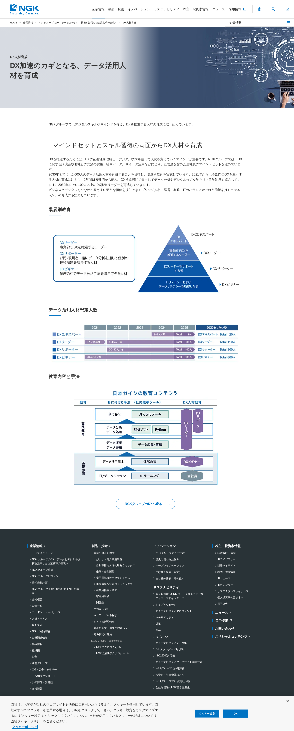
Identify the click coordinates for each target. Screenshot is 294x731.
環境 (158, 623)
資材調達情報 (40, 637)
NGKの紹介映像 (41, 631)
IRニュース (223, 578)
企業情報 (236, 22)
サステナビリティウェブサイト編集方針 (179, 661)
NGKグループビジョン (45, 576)
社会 (158, 630)
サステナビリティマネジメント (174, 611)
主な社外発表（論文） (169, 571)
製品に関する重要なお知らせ (111, 627)
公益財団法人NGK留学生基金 (173, 687)
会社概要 (37, 599)
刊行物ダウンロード (43, 675)
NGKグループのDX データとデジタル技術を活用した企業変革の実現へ (56, 561)
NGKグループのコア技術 (170, 552)
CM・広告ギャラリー (44, 669)
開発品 (100, 602)
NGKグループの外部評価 (170, 668)
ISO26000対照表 (165, 655)
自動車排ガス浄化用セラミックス (115, 565)
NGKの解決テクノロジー (111, 654)
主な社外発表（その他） (170, 578)
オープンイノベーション (170, 565)
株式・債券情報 (226, 571)
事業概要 (37, 624)
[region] (147, 713)
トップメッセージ (42, 552)
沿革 (34, 656)
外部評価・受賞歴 (42, 682)
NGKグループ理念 (42, 569)
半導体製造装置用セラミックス (114, 584)
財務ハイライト (226, 565)
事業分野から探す (104, 552)
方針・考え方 (40, 618)
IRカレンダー (225, 584)
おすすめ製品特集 (104, 621)
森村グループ (40, 663)
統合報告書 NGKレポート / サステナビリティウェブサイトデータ (179, 596)
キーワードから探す (105, 615)
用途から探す (101, 608)
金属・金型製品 (105, 571)
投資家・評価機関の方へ (170, 674)
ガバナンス (162, 636)
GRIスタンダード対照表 (170, 649)
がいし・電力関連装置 (109, 559)
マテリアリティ (165, 617)
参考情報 (37, 688)
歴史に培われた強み (167, 559)
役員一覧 (37, 605)
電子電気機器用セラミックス (113, 577)
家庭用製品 (102, 596)
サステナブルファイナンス (233, 591)
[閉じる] (287, 701)
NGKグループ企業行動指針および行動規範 (55, 591)
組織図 (36, 650)
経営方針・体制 (226, 552)
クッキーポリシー (25, 727)
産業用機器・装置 (106, 590)
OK (235, 713)
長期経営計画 (40, 582)
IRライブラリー (226, 559)
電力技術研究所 (103, 634)
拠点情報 (37, 644)
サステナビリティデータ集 (171, 642)
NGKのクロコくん (108, 647)
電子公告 (222, 603)
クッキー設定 (207, 713)
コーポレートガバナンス (46, 612)
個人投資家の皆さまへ (230, 597)
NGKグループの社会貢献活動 (173, 681)
